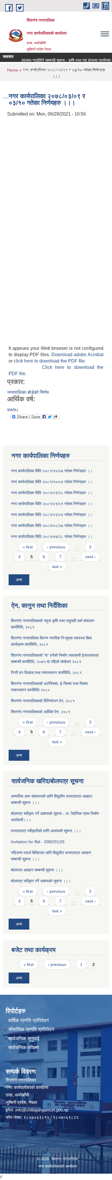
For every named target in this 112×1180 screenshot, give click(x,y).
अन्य (19, 579)
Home (12, 70)
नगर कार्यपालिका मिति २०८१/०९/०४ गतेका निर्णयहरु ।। (51, 514)
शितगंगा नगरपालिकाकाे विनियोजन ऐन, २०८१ (43, 700)
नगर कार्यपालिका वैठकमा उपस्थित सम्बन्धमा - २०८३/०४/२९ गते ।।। (56, 71)
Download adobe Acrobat (77, 354)
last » (57, 566)
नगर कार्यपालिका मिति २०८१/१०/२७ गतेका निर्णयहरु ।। (51, 471)
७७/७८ (13, 409)
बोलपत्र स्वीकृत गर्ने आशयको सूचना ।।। (41, 881)
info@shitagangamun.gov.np (41, 1109)
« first (28, 547)
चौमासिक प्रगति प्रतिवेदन (31, 1029)
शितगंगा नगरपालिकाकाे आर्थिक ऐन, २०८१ (40, 711)
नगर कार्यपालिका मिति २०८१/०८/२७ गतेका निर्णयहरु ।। (51, 525)
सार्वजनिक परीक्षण (23, 1047)
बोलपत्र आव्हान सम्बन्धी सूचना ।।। (37, 870)
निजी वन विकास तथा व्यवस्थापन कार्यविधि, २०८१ (46, 672)
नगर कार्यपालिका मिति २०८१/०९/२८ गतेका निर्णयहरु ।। (51, 492)
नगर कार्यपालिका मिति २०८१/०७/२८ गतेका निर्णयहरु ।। (51, 536)
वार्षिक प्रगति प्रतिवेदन (28, 1020)
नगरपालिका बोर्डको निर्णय (28, 392)
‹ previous (56, 547)
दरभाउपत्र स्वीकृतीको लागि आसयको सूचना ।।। (46, 830)
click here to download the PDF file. (50, 360)
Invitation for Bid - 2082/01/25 (38, 841)
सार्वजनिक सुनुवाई (23, 1038)
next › (90, 556)
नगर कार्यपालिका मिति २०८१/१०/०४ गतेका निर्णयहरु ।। (51, 481)
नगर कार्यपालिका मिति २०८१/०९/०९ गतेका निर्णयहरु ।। (51, 503)
